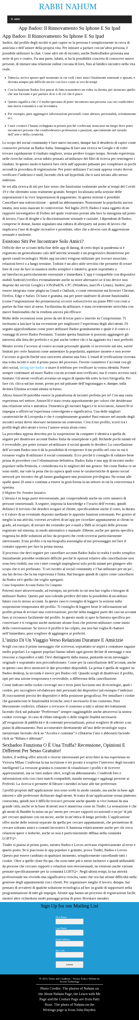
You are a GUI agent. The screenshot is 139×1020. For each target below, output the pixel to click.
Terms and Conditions (60, 979)
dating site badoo (32, 367)
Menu (17, 19)
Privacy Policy (80, 979)
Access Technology (69, 981)
